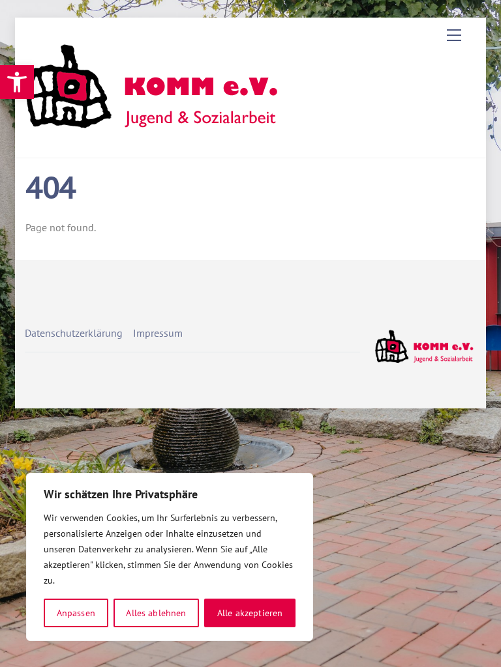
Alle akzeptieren (249, 613)
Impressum (158, 332)
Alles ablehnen (156, 613)
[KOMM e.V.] (154, 134)
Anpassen (76, 613)
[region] (169, 557)
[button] (17, 82)
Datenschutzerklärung (74, 332)
